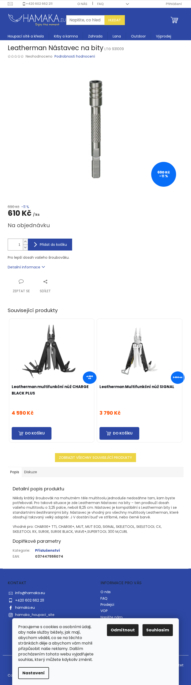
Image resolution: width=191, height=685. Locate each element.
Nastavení (33, 673)
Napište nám (111, 617)
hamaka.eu (25, 607)
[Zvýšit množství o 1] (25, 242)
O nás (82, 3)
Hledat (114, 20)
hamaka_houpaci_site (34, 614)
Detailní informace (24, 267)
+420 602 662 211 (39, 3)
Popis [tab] (14, 471)
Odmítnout (123, 630)
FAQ (100, 3)
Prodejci (107, 604)
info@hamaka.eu (30, 592)
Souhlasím (157, 630)
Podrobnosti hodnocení (74, 56)
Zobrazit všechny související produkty (95, 457)
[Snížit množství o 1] (25, 247)
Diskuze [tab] (30, 471)
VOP (104, 610)
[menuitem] (26, 36)
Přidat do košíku (53, 244)
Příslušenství (47, 550)
